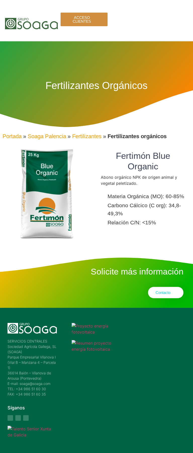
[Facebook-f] (10, 418)
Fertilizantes (87, 136)
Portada (12, 136)
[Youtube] (18, 418)
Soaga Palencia (47, 136)
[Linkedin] (26, 418)
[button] (185, 28)
